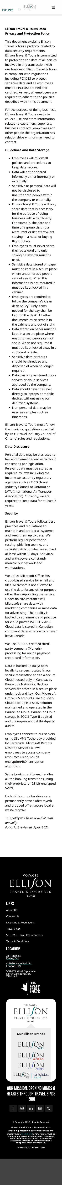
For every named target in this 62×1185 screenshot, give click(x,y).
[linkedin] (31, 1108)
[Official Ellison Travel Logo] (30, 4)
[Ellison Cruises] (31, 1063)
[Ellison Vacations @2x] (31, 1053)
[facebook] (13, 1108)
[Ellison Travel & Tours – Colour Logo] (31, 1006)
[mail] (40, 1108)
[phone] (49, 1108)
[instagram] (22, 1108)
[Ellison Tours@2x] (31, 1042)
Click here (26, 1133)
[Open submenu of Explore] (19, 10)
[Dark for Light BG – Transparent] (31, 1072)
